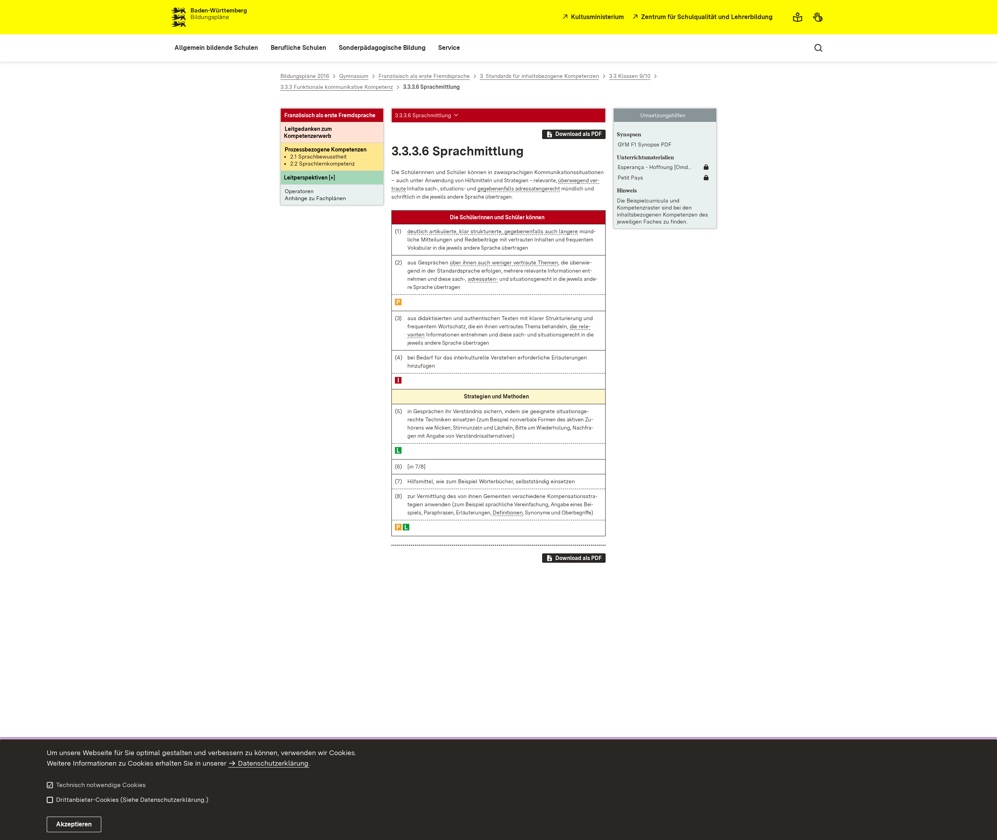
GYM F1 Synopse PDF (644, 144)
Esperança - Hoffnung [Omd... (654, 167)
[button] (309, 178)
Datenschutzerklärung (273, 763)
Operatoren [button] (299, 191)
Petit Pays (630, 178)
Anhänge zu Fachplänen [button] (315, 198)
